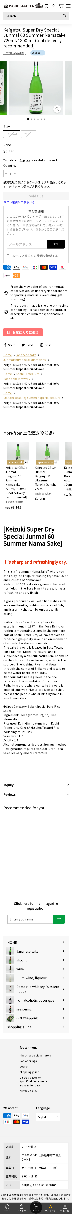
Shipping (25, 160)
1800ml (11, 134)
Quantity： (11, 165)
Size (6, 126)
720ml (28, 134)
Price (7, 145)
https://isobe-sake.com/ (39, 1185)
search (24, 1066)
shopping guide (29, 1072)
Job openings (28, 1061)
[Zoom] (57, 109)
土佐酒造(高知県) (14, 53)
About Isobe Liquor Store (36, 1055)
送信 (56, 244)
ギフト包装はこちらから (19, 202)
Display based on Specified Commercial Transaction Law (34, 1081)
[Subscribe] (59, 919)
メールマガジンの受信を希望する (35, 256)
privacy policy (28, 1091)
